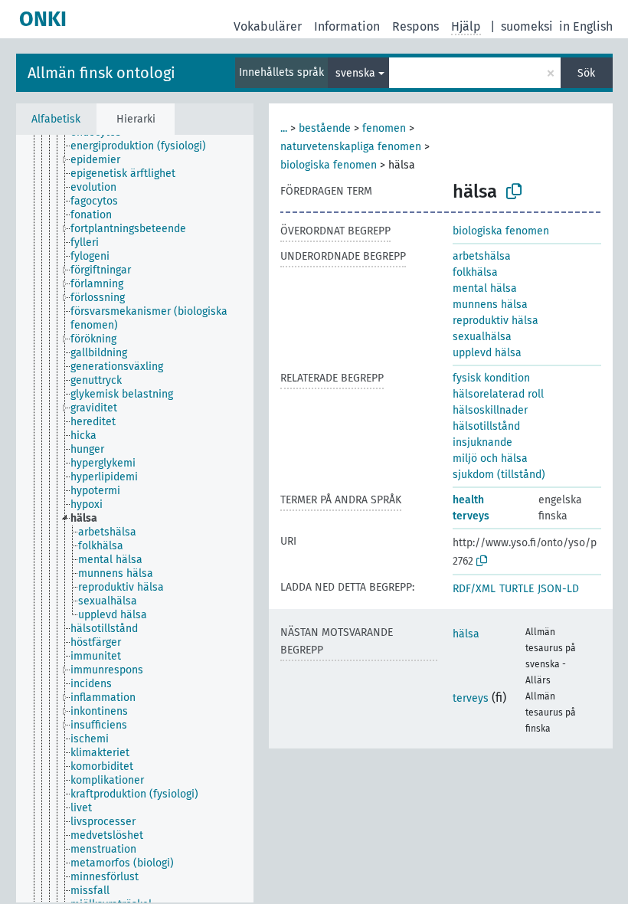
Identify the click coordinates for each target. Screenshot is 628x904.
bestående (325, 128)
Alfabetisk (55, 119)
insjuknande (482, 442)
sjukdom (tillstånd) (499, 474)
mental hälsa (485, 288)
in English (586, 26)
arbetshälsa (482, 256)
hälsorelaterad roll (498, 394)
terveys (471, 515)
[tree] (134, 518)
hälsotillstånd (486, 426)
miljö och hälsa (490, 458)
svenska (355, 73)
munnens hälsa (490, 304)
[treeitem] (145, 146)
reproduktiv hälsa (495, 320)
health (468, 499)
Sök (586, 73)
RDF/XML (474, 588)
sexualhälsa (482, 336)
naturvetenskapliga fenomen (350, 146)
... (283, 128)
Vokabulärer (268, 26)
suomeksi (527, 26)
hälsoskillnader (490, 410)
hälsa (466, 633)
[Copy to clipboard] (514, 191)
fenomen (384, 128)
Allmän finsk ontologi (101, 73)
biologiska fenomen (328, 165)
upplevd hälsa (487, 352)
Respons (415, 26)
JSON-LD (558, 588)
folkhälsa (475, 272)
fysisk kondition (491, 378)
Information (347, 26)
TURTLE (516, 588)
